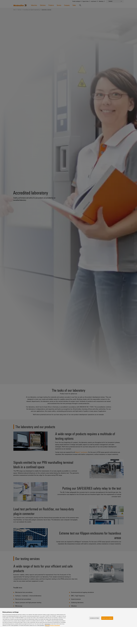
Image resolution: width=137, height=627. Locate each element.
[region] (68, 617)
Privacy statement (55, 625)
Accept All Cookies (107, 618)
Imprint (47, 625)
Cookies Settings (94, 618)
